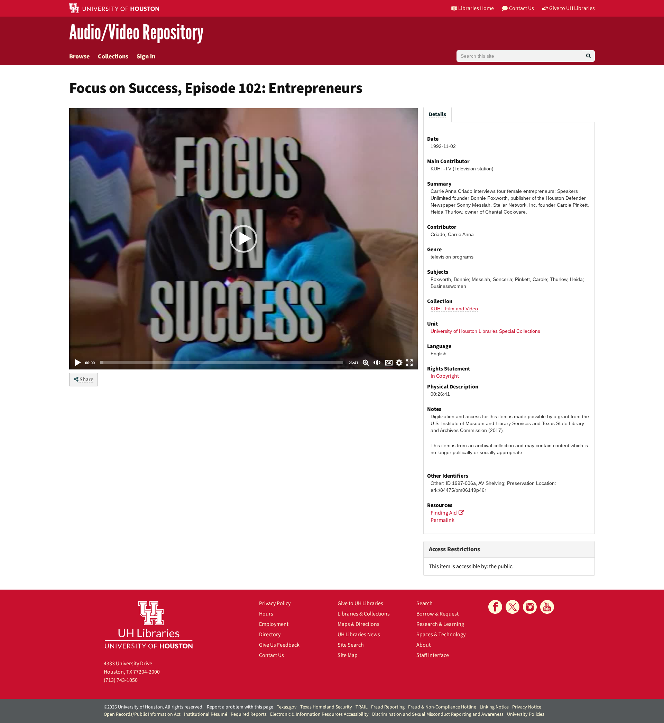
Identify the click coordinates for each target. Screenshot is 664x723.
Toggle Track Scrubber (365, 362)
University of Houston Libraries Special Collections (485, 331)
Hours (266, 614)
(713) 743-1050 (121, 680)
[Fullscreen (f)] (409, 362)
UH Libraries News (359, 634)
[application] (243, 238)
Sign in (146, 56)
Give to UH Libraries (360, 603)
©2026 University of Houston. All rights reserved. (153, 707)
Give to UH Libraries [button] (572, 8)
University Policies (525, 714)
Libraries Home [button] (476, 8)
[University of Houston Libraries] (149, 624)
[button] (243, 239)
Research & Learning (440, 624)
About (423, 645)
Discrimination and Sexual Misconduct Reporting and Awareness (438, 714)
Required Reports (249, 714)
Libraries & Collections (364, 614)
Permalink (442, 520)
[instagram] (530, 607)
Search (424, 603)
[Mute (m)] (377, 362)
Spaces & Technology (440, 634)
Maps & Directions (358, 624)
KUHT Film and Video (454, 308)
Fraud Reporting (388, 707)
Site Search (351, 645)
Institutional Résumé (205, 714)
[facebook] (495, 607)
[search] (588, 56)
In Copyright (445, 376)
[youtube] (547, 607)
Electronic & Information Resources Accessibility (319, 714)
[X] (512, 607)
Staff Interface (432, 655)
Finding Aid (444, 513)
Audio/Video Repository (136, 33)
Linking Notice (494, 707)
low (399, 362)
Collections (113, 56)
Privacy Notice (526, 707)
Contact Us (271, 655)
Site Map (348, 655)
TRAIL (362, 707)
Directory (269, 634)
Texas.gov (287, 707)
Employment (273, 624)
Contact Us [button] (521, 8)
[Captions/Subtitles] (389, 363)
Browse (79, 56)
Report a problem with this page (240, 707)
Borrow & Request (437, 614)
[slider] (221, 362)
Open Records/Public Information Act (142, 714)
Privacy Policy (274, 603)
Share (86, 379)
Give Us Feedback (279, 645)
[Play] (78, 362)
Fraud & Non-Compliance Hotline (442, 707)
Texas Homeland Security (326, 707)
